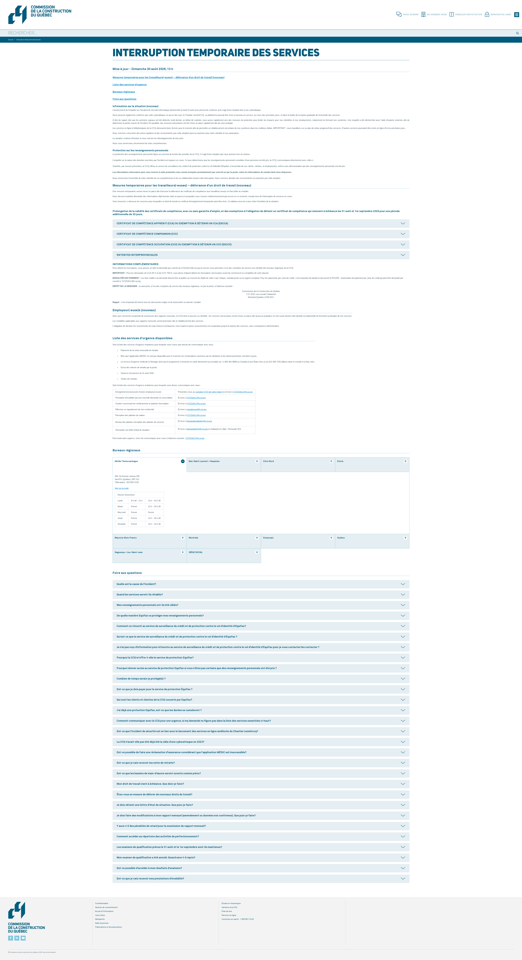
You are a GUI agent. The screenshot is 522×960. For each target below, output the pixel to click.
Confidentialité (101, 903)
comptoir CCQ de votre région (208, 392)
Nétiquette (100, 919)
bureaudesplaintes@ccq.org (199, 421)
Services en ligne (501, 15)
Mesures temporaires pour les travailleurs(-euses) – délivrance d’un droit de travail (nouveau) (169, 77)
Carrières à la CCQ (229, 907)
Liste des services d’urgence (130, 84)
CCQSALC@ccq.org (243, 392)
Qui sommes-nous (437, 15)
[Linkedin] (16, 937)
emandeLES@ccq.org (198, 429)
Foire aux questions (124, 99)
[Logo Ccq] (26, 917)
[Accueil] (47, 14)
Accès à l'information (104, 911)
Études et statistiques (231, 903)
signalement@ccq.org (196, 409)
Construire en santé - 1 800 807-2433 (238, 919)
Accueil (10, 39)
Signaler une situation (468, 15)
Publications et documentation (108, 927)
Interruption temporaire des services (28, 39)
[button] (518, 33)
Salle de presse (101, 923)
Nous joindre (411, 15)
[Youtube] (23, 937)
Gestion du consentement (106, 907)
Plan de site (227, 911)
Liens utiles (100, 915)
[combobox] (257, 33)
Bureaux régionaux (124, 92)
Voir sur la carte (122, 488)
